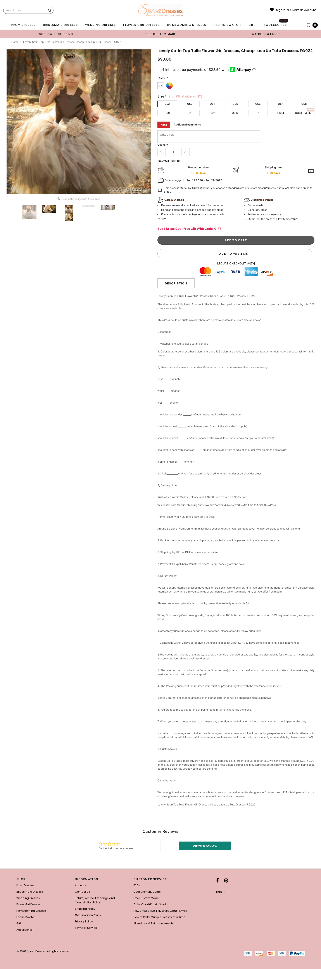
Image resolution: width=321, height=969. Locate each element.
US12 (235, 113)
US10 (189, 113)
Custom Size (304, 113)
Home (15, 42)
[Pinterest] (226, 880)
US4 (212, 103)
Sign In (280, 10)
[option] (55, 34)
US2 (167, 103)
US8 (304, 103)
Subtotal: (163, 161)
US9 (167, 113)
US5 (235, 103)
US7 (280, 103)
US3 (190, 103)
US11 (212, 113)
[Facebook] (217, 880)
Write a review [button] (205, 846)
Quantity (162, 144)
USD (219, 892)
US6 (258, 103)
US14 (280, 113)
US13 (258, 113)
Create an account (303, 10)
